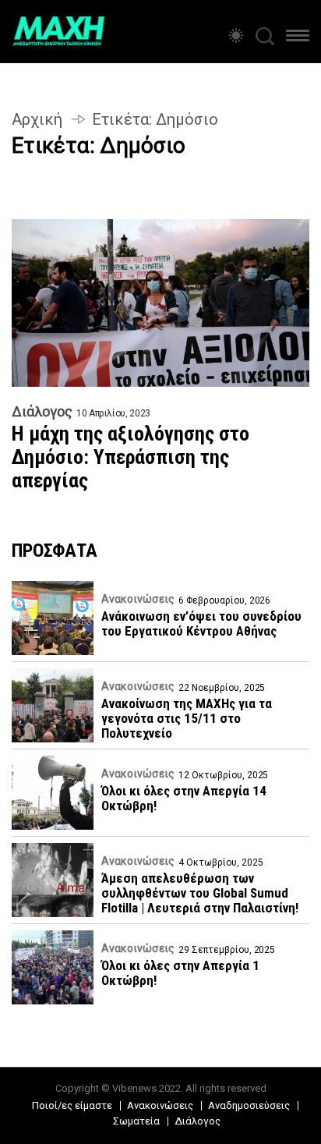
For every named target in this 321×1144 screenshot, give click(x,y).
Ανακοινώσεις (138, 598)
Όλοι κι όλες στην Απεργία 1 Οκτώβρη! (180, 973)
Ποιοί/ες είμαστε (72, 1105)
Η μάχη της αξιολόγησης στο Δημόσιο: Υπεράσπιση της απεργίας (130, 457)
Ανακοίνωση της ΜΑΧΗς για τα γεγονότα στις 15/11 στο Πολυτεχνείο (186, 718)
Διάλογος (42, 412)
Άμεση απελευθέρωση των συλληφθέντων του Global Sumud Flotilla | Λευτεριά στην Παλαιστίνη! (199, 893)
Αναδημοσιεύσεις (249, 1105)
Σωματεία (136, 1121)
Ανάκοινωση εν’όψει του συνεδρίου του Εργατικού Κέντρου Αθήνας (201, 624)
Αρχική (37, 119)
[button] (297, 39)
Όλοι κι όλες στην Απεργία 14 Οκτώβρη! (183, 798)
